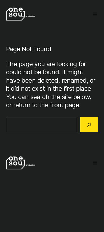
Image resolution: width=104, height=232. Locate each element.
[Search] (89, 124)
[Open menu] (95, 14)
